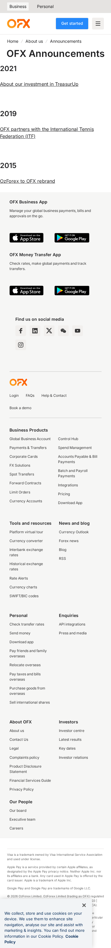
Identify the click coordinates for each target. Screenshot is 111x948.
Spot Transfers (21, 474)
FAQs (30, 395)
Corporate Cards (23, 456)
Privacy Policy (21, 789)
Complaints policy (24, 757)
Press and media (73, 633)
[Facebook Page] (20, 330)
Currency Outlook (74, 532)
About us (34, 41)
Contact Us (18, 739)
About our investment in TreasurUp (39, 84)
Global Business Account (30, 439)
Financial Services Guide (30, 780)
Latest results (70, 739)
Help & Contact (54, 395)
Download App (70, 503)
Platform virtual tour (26, 532)
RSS (62, 558)
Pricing (64, 494)
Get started (72, 23)
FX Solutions (19, 465)
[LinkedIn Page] (35, 330)
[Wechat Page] (63, 330)
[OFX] (18, 23)
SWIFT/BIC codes (23, 596)
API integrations (72, 624)
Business (17, 6)
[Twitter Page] (49, 330)
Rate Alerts (18, 578)
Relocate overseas (25, 665)
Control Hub (68, 439)
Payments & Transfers (27, 447)
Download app (21, 642)
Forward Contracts (25, 483)
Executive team (22, 819)
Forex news (68, 541)
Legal (14, 748)
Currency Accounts (25, 501)
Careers (16, 828)
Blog (62, 549)
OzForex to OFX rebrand (27, 181)
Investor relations (73, 757)
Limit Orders (19, 492)
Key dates (67, 748)
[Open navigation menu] (98, 23)
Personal (45, 6)
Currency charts (23, 587)
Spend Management (75, 447)
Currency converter (26, 541)
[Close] (84, 905)
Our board (17, 810)
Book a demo (20, 408)
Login (14, 395)
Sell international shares (29, 702)
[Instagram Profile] (20, 345)
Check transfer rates (26, 624)
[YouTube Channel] (77, 330)
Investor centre (71, 730)
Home (12, 41)
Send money (19, 633)
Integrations (68, 485)
